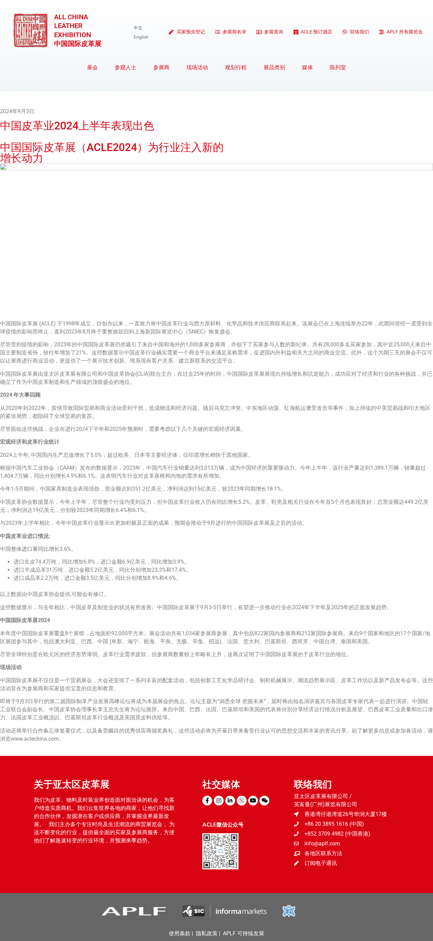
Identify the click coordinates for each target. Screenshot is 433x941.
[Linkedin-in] (230, 801)
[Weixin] (264, 801)
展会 (92, 67)
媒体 (307, 67)
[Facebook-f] (207, 801)
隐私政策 (207, 933)
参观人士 (125, 67)
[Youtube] (253, 801)
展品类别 (274, 67)
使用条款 (179, 933)
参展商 (161, 67)
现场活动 (197, 67)
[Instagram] (219, 801)
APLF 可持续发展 (243, 933)
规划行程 (236, 67)
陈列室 (338, 67)
